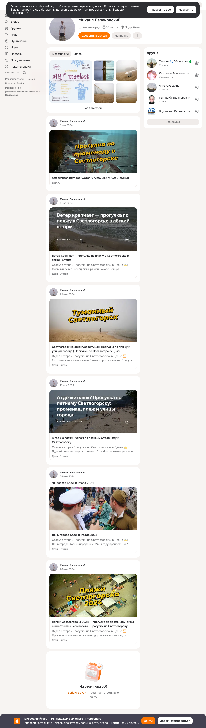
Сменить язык (13, 72)
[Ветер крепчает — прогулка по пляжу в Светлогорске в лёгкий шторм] (93, 242)
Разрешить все (160, 9)
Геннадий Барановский (174, 97)
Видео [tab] (77, 54)
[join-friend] (196, 63)
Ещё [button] (19, 83)
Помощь (31, 79)
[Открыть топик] (93, 483)
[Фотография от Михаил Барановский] (62, 28)
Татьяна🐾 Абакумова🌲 (175, 61)
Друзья (152, 53)
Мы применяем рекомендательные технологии (23, 91)
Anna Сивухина (169, 85)
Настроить (186, 9)
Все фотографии (93, 108)
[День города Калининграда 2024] (93, 520)
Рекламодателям (15, 79)
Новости (10, 83)
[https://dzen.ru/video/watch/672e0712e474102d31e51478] (93, 158)
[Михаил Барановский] (53, 123)
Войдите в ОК (77, 692)
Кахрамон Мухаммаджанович (179, 73)
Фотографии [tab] (60, 54)
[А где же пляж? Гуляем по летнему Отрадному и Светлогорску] (93, 425)
